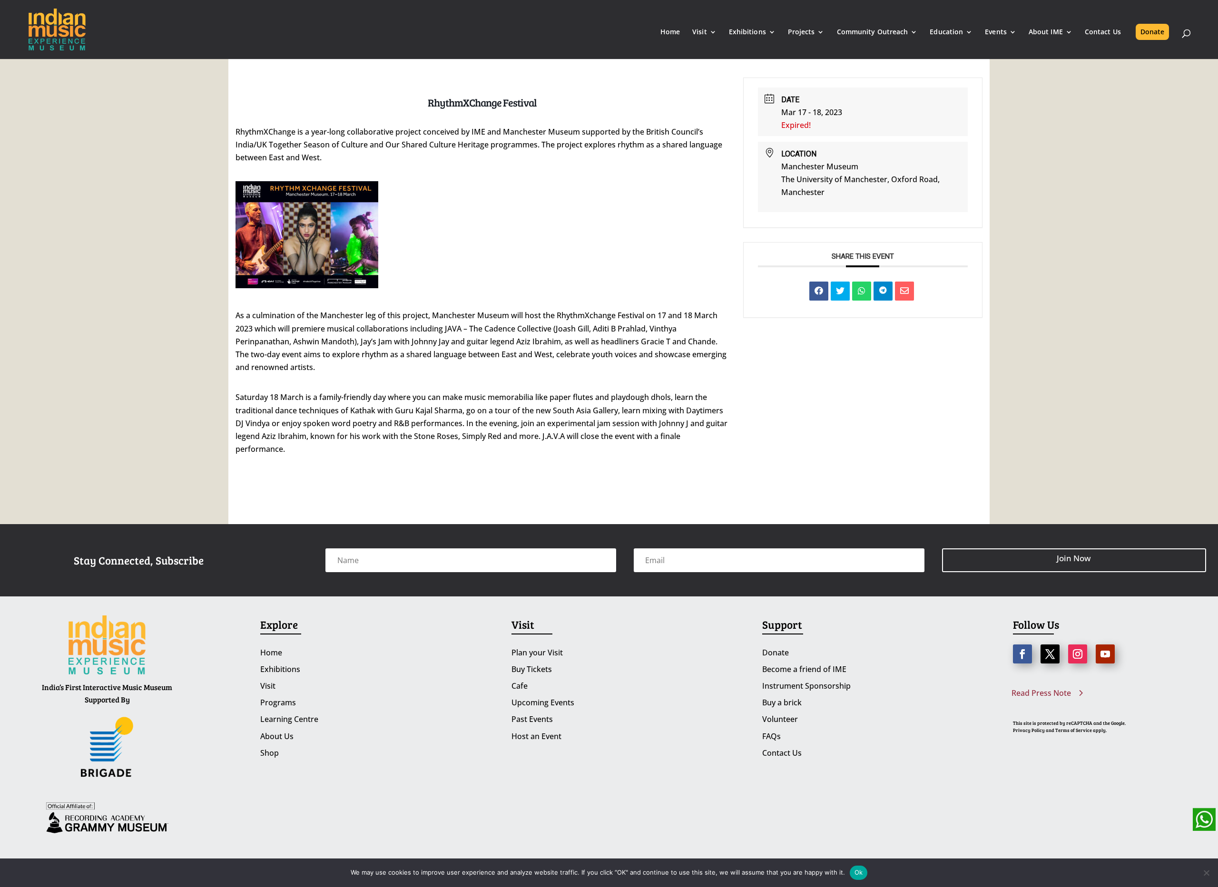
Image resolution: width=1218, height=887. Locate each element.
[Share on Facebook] (818, 291)
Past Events (532, 719)
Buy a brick (782, 702)
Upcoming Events (542, 702)
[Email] (904, 291)
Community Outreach (872, 32)
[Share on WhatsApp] (861, 291)
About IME (1046, 32)
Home (670, 32)
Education (946, 32)
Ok (859, 872)
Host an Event (536, 736)
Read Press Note (1041, 693)
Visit (699, 32)
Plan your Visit (537, 652)
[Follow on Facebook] (1022, 653)
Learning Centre (289, 719)
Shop (269, 753)
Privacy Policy (1029, 730)
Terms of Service (1073, 730)
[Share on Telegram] (883, 291)
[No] (1206, 872)
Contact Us (1103, 32)
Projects (801, 32)
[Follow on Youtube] (1105, 653)
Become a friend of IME (804, 669)
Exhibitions (747, 32)
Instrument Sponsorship (806, 686)
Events (996, 32)
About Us (277, 736)
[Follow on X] (1050, 653)
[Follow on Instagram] (1077, 653)
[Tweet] (840, 291)
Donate (1152, 31)
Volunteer (780, 719)
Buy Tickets (531, 669)
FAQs (771, 736)
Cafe (519, 686)
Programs (278, 702)
